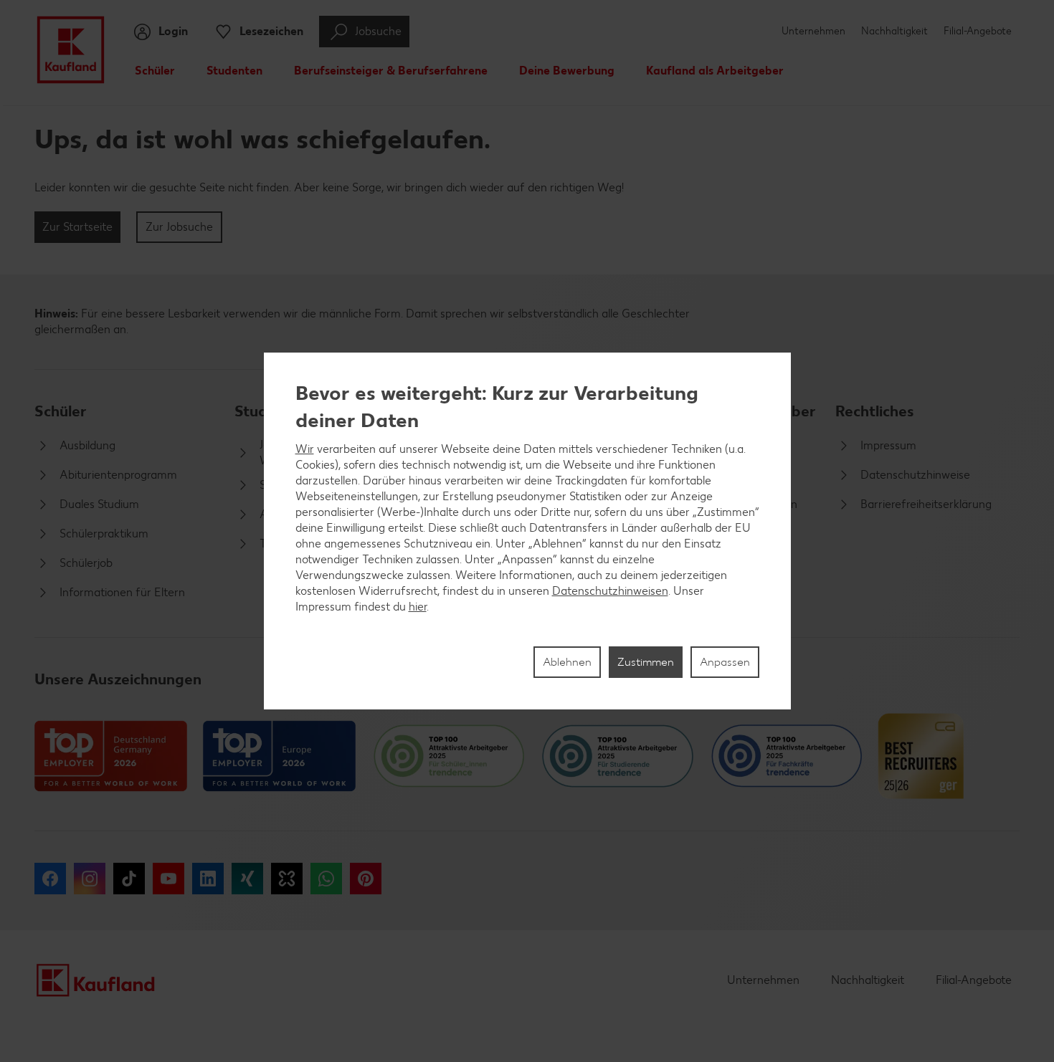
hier (418, 606)
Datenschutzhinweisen (610, 591)
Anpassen (725, 662)
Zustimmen (645, 662)
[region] (527, 531)
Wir (304, 449)
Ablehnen (567, 662)
